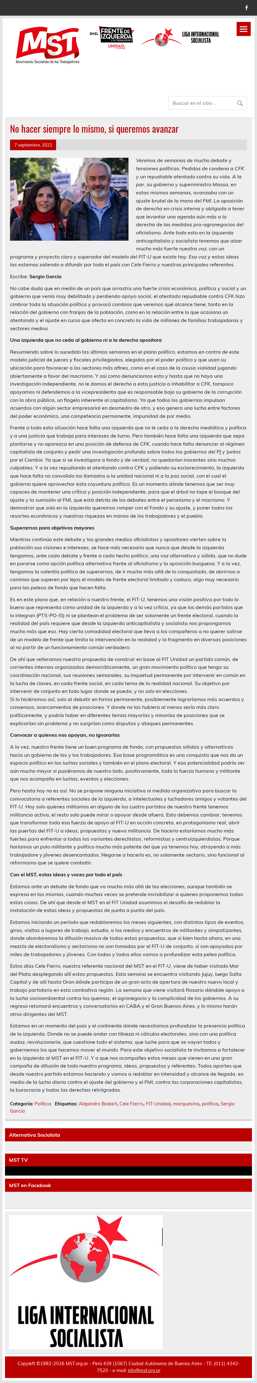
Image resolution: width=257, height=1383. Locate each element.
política (210, 1104)
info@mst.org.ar (144, 1370)
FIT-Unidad (158, 1104)
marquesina (186, 1104)
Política (42, 1104)
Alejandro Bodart (98, 1104)
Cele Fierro (131, 1104)
